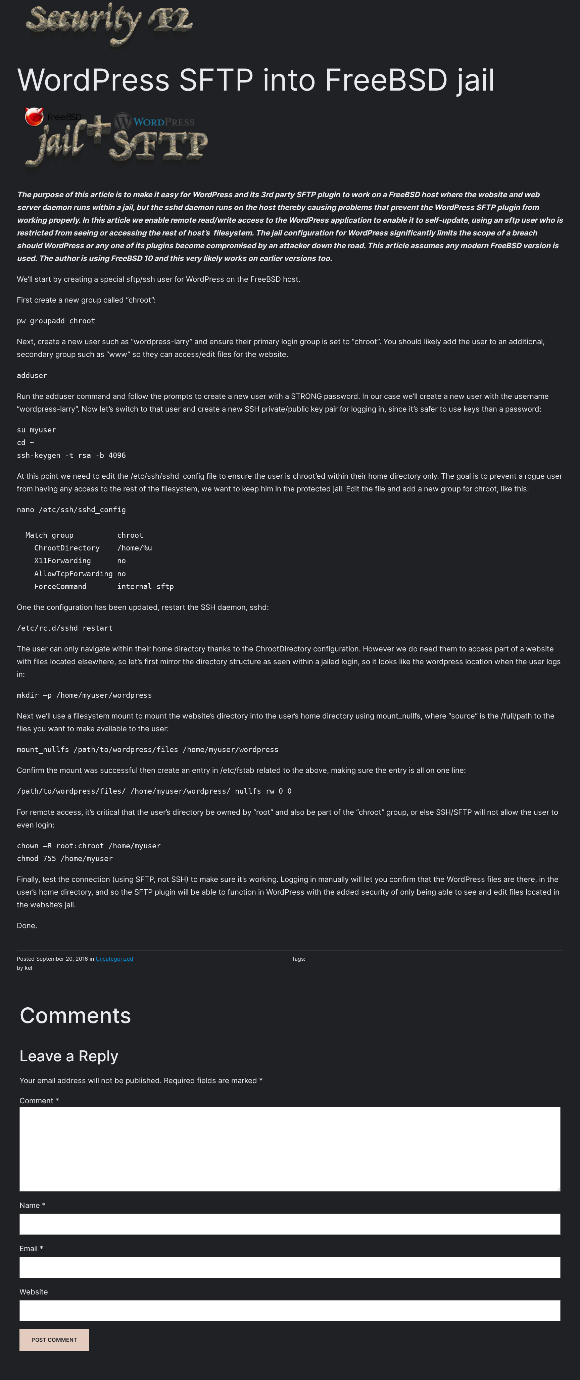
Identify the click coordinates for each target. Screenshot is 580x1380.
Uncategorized (114, 958)
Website (33, 1291)
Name (32, 1205)
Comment (39, 1100)
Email (31, 1248)
